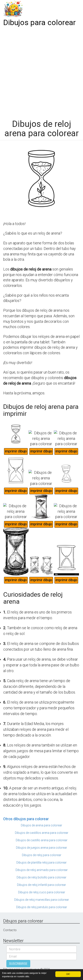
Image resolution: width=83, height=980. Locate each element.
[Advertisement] (41, 71)
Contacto (10, 930)
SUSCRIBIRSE (18, 963)
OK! (68, 974)
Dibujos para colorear (39, 22)
